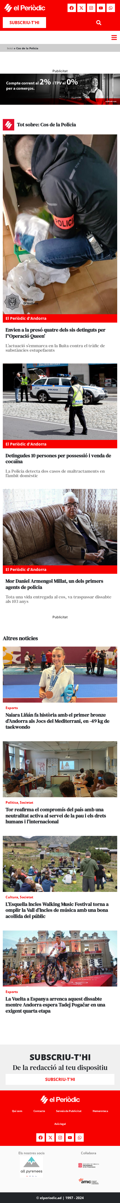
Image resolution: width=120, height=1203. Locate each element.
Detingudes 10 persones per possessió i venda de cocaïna (58, 458)
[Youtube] (101, 8)
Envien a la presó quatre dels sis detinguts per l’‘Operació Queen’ (55, 332)
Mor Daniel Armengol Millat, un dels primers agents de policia (54, 584)
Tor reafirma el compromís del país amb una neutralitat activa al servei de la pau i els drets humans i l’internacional (56, 815)
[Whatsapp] (111, 8)
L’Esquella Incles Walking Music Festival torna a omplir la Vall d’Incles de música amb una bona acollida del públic (57, 910)
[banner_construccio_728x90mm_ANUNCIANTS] (60, 632)
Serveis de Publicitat (68, 1111)
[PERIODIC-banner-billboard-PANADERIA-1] (60, 103)
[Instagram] (91, 8)
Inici (10, 48)
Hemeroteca (100, 1111)
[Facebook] (72, 8)
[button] (98, 22)
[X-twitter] (81, 8)
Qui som (17, 1111)
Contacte (39, 1111)
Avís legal (60, 1124)
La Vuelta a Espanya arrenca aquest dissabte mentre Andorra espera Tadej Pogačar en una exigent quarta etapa (55, 1004)
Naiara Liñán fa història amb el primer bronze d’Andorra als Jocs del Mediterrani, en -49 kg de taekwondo (57, 720)
